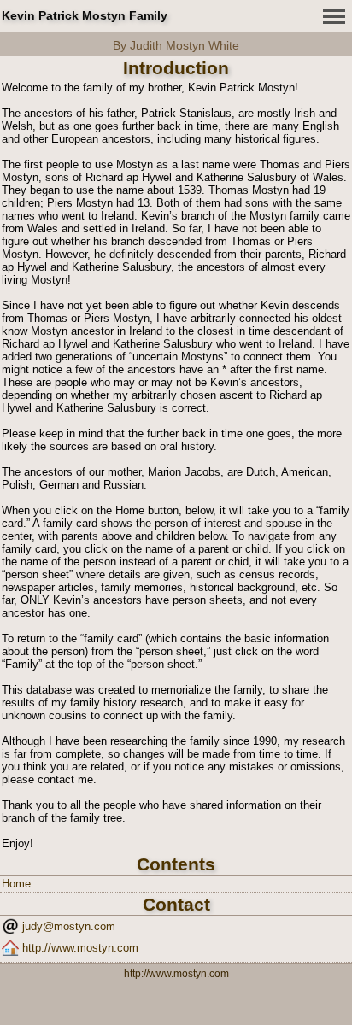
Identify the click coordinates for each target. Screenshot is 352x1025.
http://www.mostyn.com (80, 947)
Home (16, 883)
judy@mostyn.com (68, 926)
